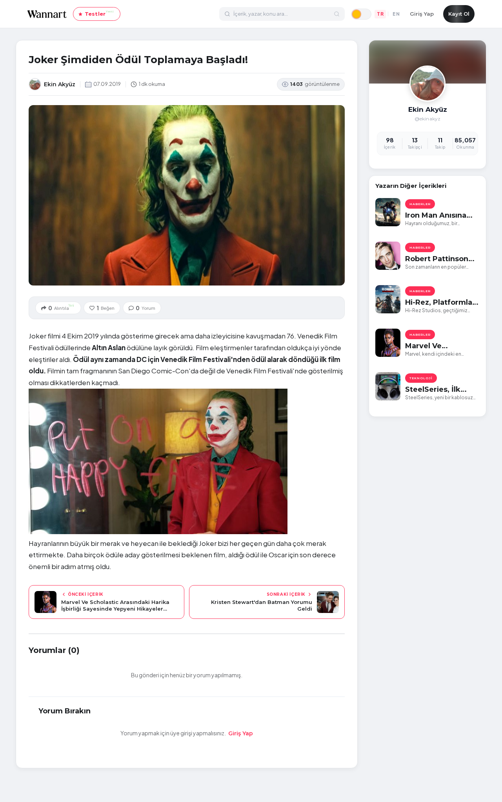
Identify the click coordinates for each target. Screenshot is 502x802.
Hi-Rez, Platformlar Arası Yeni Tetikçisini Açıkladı (440, 302)
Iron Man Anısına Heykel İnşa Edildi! (439, 215)
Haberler (420, 204)
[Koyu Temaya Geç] (361, 14)
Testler (99, 13)
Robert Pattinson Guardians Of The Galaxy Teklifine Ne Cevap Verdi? (440, 259)
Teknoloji (421, 378)
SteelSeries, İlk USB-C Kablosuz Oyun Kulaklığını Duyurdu (435, 389)
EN (396, 14)
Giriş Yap (422, 14)
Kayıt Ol (458, 14)
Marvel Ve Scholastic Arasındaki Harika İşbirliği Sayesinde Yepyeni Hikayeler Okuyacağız (439, 346)
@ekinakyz (428, 118)
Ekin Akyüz (427, 109)
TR (380, 14)
